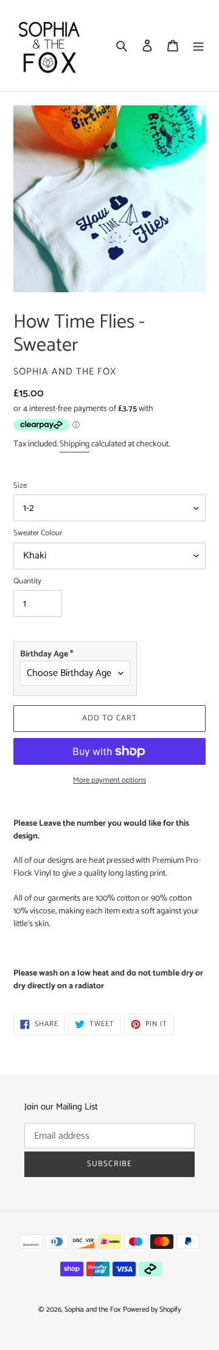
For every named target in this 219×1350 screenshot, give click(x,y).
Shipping (74, 444)
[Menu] (198, 46)
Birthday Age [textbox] (46, 654)
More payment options (109, 781)
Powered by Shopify (152, 1309)
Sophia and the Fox (92, 1309)
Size (20, 486)
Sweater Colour (37, 533)
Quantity (27, 581)
